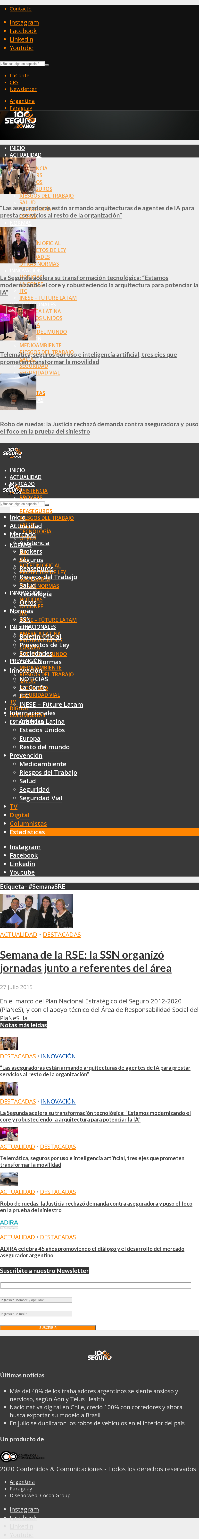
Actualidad (25, 154)
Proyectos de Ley (42, 250)
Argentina (22, 100)
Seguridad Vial (39, 372)
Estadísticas (27, 832)
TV (13, 701)
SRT (25, 628)
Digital (20, 815)
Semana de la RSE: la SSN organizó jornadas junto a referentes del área (86, 961)
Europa (30, 738)
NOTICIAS (33, 679)
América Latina (40, 311)
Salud (27, 202)
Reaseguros (35, 511)
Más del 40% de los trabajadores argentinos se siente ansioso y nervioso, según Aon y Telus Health (94, 1395)
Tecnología (35, 594)
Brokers (30, 497)
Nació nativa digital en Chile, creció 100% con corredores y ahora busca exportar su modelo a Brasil (96, 1411)
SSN (25, 619)
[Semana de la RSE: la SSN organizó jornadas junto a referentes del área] (36, 926)
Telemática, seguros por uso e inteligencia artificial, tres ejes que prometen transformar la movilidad (88, 358)
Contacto (21, 8)
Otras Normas (39, 263)
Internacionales (33, 626)
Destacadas (62, 934)
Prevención (26, 755)
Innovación (58, 1056)
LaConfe (19, 75)
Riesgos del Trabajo (46, 195)
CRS (14, 82)
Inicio (17, 148)
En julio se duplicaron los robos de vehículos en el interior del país (97, 1423)
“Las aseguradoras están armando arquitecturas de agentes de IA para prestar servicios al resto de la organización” (97, 211)
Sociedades (35, 653)
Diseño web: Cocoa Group (40, 1495)
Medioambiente (40, 345)
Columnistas (28, 823)
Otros (27, 602)
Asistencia (33, 490)
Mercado (23, 534)
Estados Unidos (40, 318)
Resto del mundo (43, 331)
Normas (21, 222)
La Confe (32, 687)
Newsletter (23, 89)
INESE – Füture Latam (48, 297)
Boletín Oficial (40, 243)
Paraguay (21, 107)
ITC (23, 290)
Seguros (31, 560)
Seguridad (33, 365)
